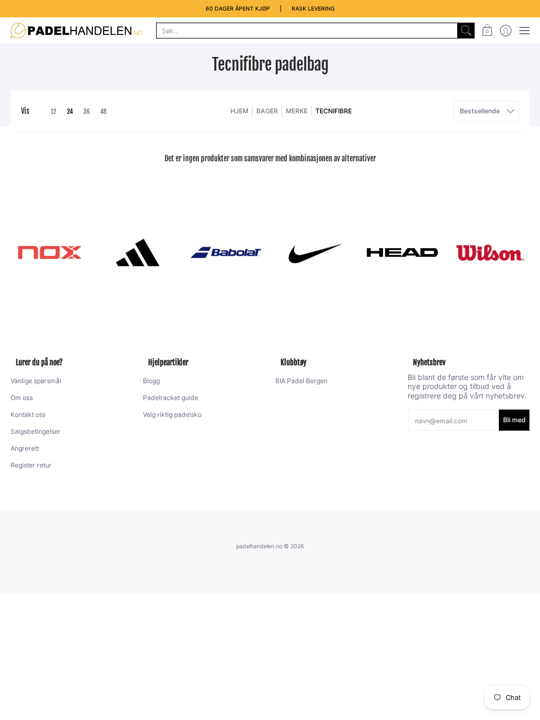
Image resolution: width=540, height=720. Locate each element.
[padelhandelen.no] (76, 30)
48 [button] (103, 111)
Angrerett (25, 448)
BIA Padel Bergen (301, 381)
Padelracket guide (170, 398)
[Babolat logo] (226, 252)
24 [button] (70, 111)
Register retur (31, 465)
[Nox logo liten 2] (49, 252)
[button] (487, 30)
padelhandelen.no (259, 546)
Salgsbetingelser (36, 431)
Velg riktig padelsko (172, 415)
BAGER (267, 111)
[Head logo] (402, 252)
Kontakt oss (28, 415)
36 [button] (86, 111)
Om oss (22, 398)
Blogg (151, 381)
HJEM (239, 111)
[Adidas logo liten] (137, 252)
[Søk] (466, 30)
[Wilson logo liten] (490, 252)
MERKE (296, 111)
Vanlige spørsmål (36, 381)
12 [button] (53, 111)
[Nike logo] (314, 252)
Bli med (514, 420)
